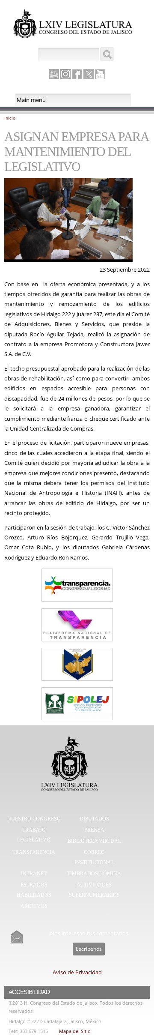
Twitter (88, 74)
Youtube (100, 74)
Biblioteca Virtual (94, 841)
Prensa (94, 830)
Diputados (94, 819)
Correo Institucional (94, 857)
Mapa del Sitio (75, 1031)
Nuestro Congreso (34, 819)
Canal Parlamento (54, 74)
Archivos (34, 906)
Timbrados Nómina (94, 874)
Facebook (77, 74)
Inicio (9, 118)
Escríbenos (89, 948)
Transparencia (33, 852)
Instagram (65, 74)
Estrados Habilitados (34, 890)
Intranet (34, 874)
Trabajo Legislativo (33, 835)
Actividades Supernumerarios (94, 890)
